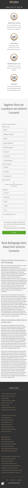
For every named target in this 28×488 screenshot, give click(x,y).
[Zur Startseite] (14, 3)
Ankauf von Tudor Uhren (6, 424)
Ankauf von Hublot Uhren (6, 402)
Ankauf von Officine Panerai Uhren (8, 409)
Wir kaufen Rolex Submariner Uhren (9, 463)
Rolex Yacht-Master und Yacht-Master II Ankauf (11, 470)
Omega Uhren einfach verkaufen (8, 415)
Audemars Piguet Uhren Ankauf (8, 396)
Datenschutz (12, 480)
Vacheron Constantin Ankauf (7, 426)
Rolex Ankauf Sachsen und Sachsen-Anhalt (10, 456)
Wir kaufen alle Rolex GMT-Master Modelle (10, 465)
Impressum (19, 480)
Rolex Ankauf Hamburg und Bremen (9, 450)
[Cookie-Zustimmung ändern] (3, 483)
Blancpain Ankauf (5, 398)
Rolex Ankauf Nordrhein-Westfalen (8, 444)
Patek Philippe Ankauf (6, 417)
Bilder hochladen (6, 180)
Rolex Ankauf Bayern (5, 437)
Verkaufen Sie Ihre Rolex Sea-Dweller (9, 468)
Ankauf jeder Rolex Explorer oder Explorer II (10, 472)
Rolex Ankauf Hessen (6, 439)
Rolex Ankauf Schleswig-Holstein (8, 458)
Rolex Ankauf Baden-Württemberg (8, 429)
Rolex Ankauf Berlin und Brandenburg (9, 448)
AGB (7, 480)
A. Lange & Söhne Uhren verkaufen (9, 393)
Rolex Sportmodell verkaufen (7, 420)
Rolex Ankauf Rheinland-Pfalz (7, 441)
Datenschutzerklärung (12, 226)
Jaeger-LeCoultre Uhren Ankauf (8, 407)
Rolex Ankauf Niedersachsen (7, 446)
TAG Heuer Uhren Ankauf (6, 422)
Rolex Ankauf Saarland (6, 431)
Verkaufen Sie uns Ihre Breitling (8, 400)
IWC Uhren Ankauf (5, 405)
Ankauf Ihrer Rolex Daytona (7, 461)
